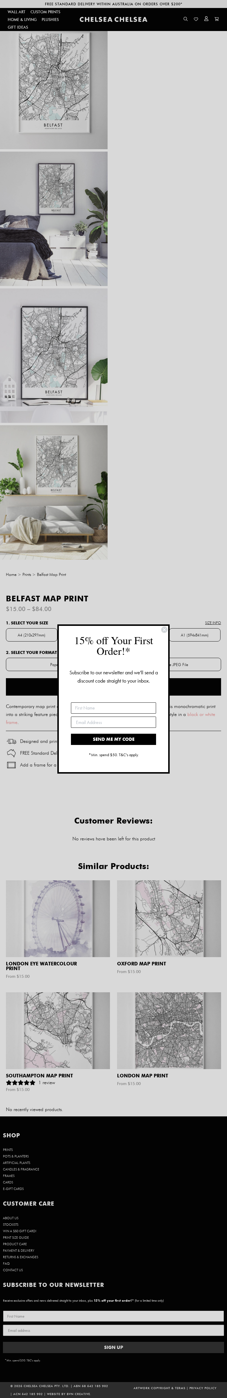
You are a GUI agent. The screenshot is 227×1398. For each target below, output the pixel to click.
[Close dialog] (164, 630)
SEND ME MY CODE (113, 739)
